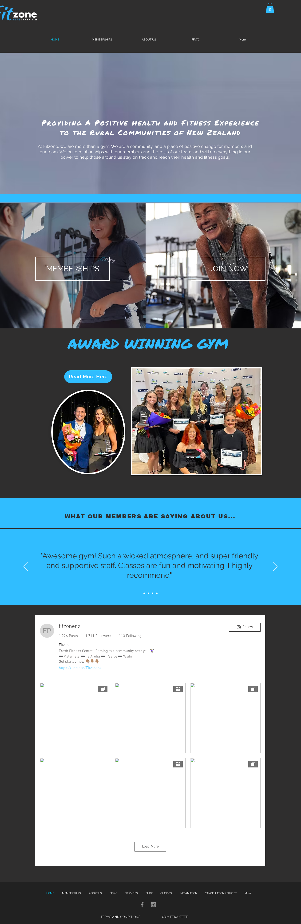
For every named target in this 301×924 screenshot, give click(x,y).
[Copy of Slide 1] (148, 593)
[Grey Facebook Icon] (142, 904)
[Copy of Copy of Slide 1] (152, 593)
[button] (270, 8)
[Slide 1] (144, 593)
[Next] (275, 566)
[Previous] (26, 566)
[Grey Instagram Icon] (153, 904)
